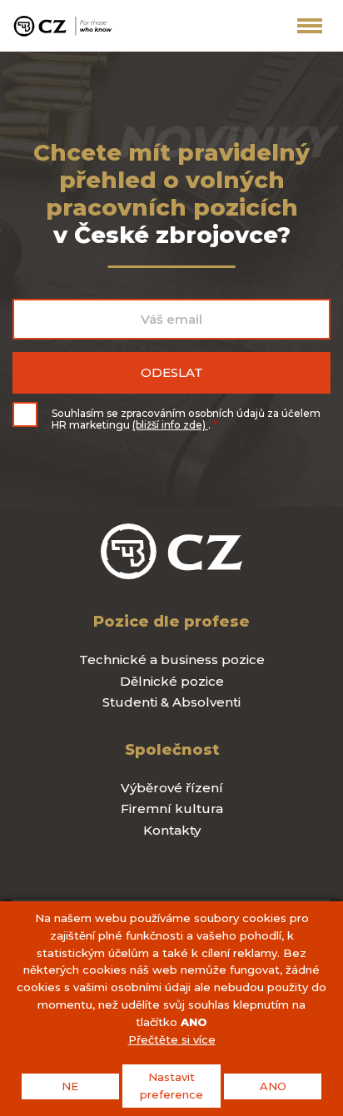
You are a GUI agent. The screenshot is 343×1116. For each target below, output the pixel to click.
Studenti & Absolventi (171, 702)
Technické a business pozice (172, 659)
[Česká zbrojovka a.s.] (62, 25)
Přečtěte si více (172, 1039)
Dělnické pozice (172, 681)
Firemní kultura (172, 808)
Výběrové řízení (172, 788)
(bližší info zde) (170, 425)
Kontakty (172, 830)
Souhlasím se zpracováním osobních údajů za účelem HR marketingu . (186, 419)
